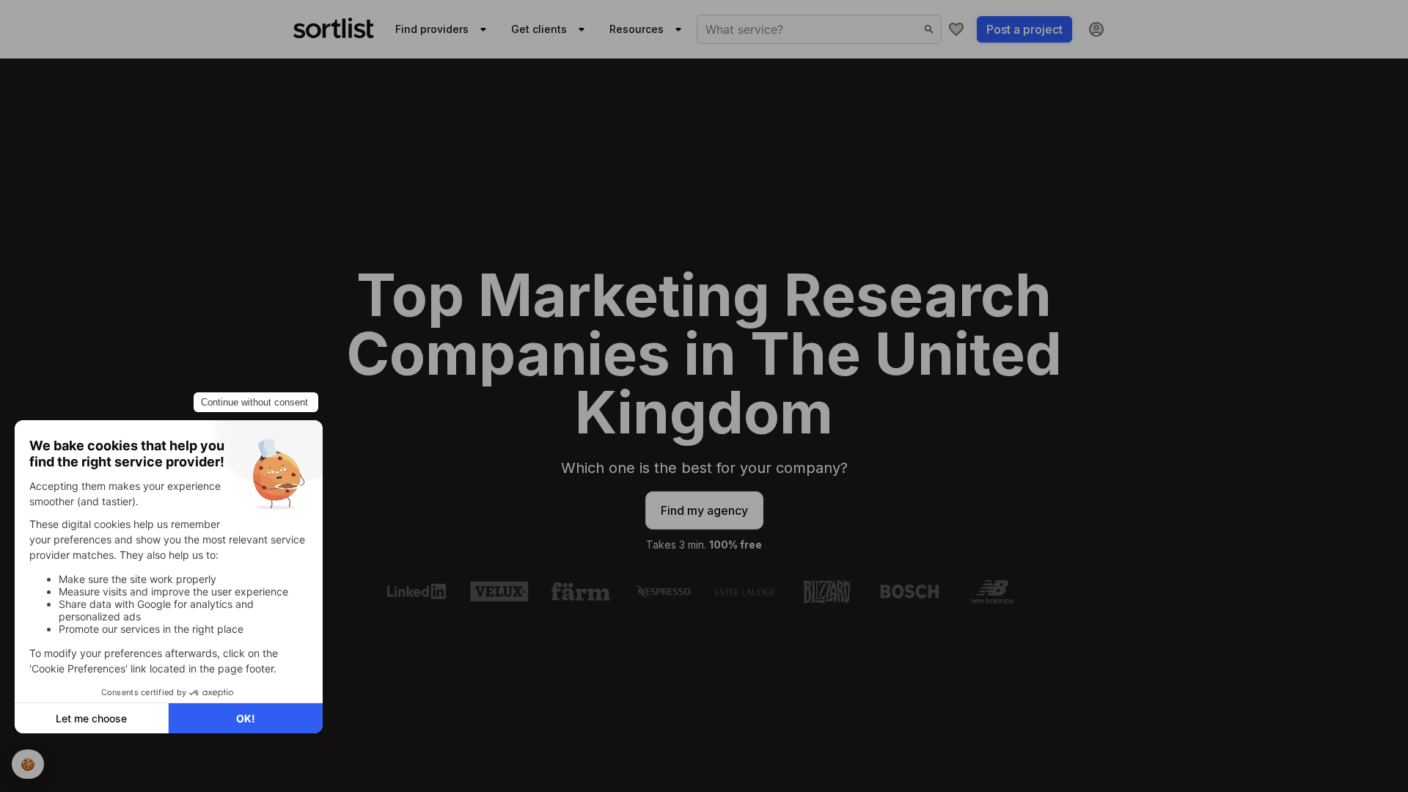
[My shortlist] (956, 29)
